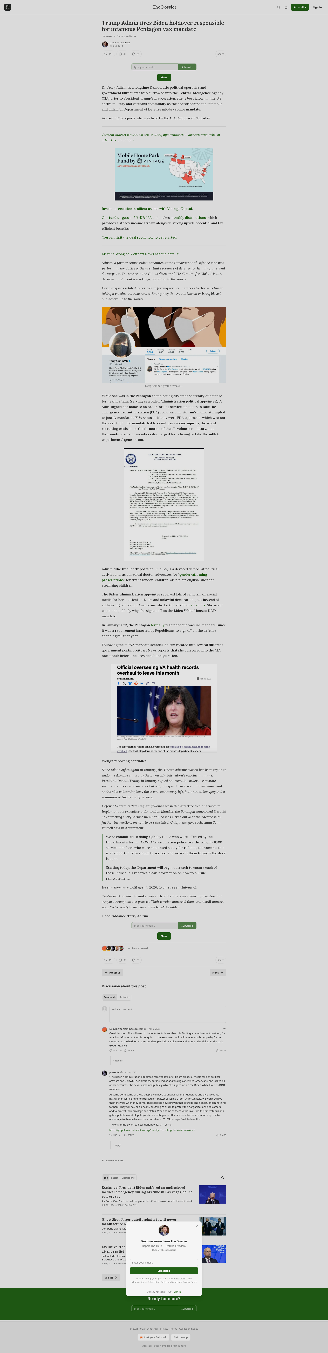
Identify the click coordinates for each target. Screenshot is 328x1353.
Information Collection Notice (163, 1281)
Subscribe (164, 1270)
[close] (197, 1226)
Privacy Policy (190, 1281)
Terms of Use (180, 1278)
